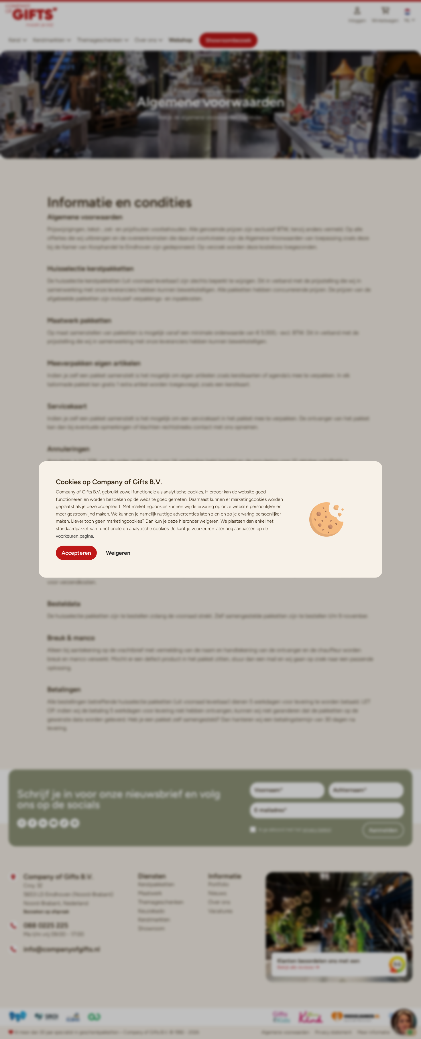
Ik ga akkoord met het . (295, 829)
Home (184, 91)
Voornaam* (268, 790)
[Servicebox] (404, 1022)
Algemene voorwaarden (285, 1032)
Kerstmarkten (49, 40)
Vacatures (220, 911)
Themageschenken (100, 40)
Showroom (151, 928)
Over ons (219, 902)
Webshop (180, 40)
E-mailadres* (270, 810)
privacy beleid (317, 829)
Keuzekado (151, 911)
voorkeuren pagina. (75, 535)
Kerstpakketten (156, 884)
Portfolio (218, 884)
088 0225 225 (45, 925)
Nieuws (217, 893)
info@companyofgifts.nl (61, 949)
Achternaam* (350, 790)
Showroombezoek (228, 40)
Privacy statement (333, 1032)
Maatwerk (150, 893)
